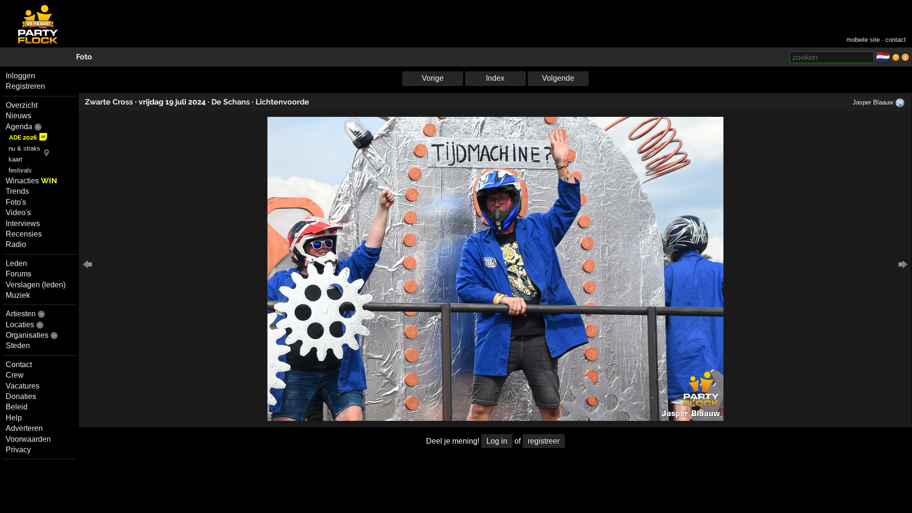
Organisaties (27, 335)
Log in (496, 441)
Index (495, 78)
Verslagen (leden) (36, 285)
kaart (15, 159)
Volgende (558, 78)
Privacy (18, 450)
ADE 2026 (23, 137)
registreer (544, 441)
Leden (16, 263)
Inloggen (20, 76)
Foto (84, 56)
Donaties (21, 396)
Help (14, 418)
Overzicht (22, 105)
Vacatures (22, 386)
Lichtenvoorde (282, 101)
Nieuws (18, 116)
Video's (18, 213)
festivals (20, 170)
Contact (19, 365)
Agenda (19, 127)
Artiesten (21, 314)
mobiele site (863, 39)
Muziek (18, 295)
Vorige (433, 78)
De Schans (230, 101)
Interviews (23, 223)
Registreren (25, 86)
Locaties (20, 325)
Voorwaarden (28, 439)
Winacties (31, 181)
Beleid (17, 407)
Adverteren (24, 428)
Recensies (24, 234)
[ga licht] (896, 57)
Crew (15, 375)
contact (895, 39)
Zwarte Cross (109, 101)
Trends (17, 191)
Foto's (16, 202)
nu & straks (24, 148)
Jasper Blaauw (873, 102)
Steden (18, 346)
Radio (16, 244)
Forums (18, 274)
